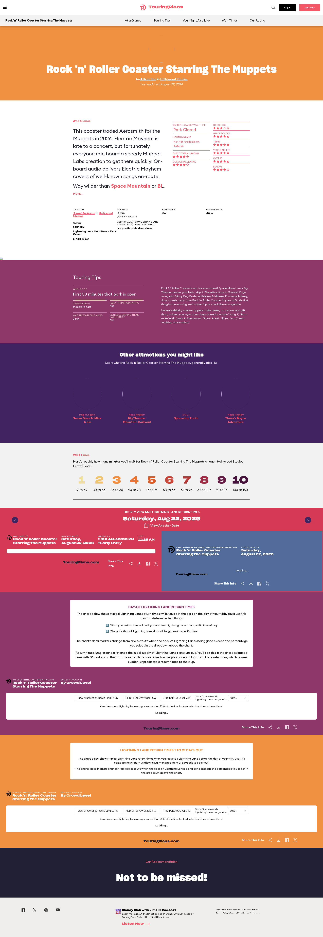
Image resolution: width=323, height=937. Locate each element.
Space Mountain (130, 186)
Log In (287, 7)
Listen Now (133, 923)
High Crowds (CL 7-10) (177, 698)
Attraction (148, 79)
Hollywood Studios (174, 79)
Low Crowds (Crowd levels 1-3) (98, 698)
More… (78, 193)
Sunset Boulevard (84, 213)
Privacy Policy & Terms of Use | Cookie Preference (238, 913)
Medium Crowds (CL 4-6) (140, 698)
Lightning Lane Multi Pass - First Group (94, 233)
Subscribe (310, 7)
